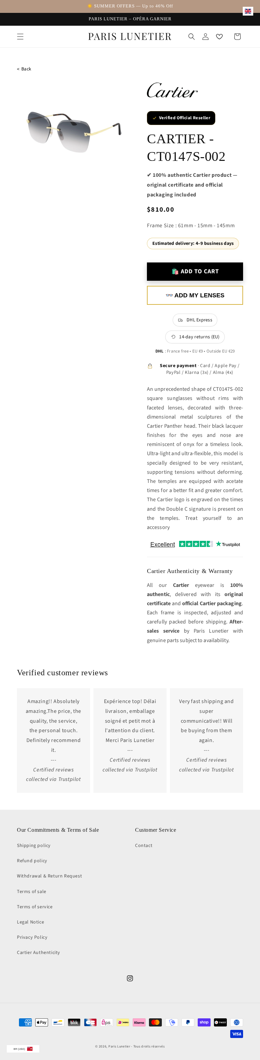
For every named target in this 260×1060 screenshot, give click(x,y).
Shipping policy (34, 845)
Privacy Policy (32, 937)
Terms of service (35, 907)
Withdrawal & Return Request (49, 876)
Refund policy (32, 860)
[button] (20, 36)
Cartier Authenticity (38, 952)
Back (24, 69)
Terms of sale (31, 891)
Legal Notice (30, 922)
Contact (143, 845)
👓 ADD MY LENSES (195, 295)
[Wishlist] (219, 36)
